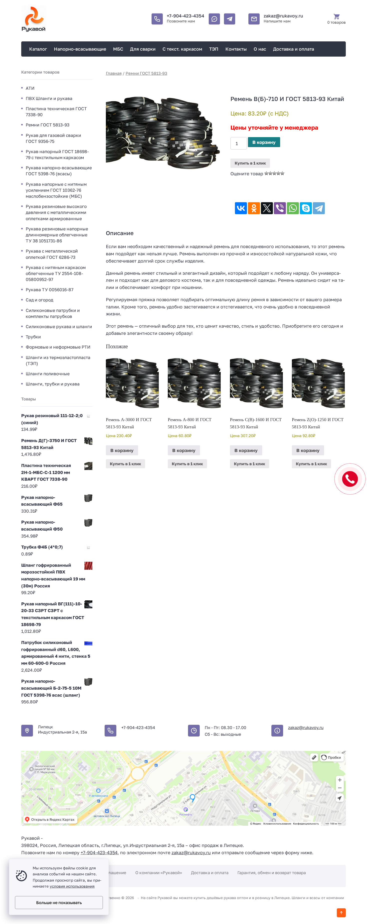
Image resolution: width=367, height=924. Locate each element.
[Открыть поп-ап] (350, 479)
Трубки (33, 336)
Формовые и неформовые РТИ (58, 347)
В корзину (264, 142)
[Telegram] (319, 208)
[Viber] (280, 208)
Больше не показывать (59, 902)
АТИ (30, 88)
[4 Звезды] (278, 173)
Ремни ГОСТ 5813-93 (146, 73)
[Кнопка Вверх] (341, 912)
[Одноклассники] (254, 208)
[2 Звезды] (270, 173)
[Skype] (306, 208)
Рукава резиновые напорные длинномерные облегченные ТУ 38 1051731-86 (57, 234)
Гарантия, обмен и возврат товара (271, 872)
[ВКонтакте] (241, 208)
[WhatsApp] (293, 208)
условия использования (72, 886)
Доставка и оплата (209, 872)
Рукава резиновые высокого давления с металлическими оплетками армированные (56, 212)
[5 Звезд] (282, 173)
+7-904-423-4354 (185, 15)
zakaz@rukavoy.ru (283, 15)
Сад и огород (39, 299)
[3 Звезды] (274, 173)
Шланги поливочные (48, 373)
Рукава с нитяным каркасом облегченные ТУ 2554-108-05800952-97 (56, 273)
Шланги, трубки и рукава (53, 383)
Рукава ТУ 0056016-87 (49, 289)
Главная (114, 73)
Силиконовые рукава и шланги (59, 326)
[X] (267, 208)
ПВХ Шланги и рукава (49, 98)
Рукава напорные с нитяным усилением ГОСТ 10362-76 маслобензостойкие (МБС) (56, 190)
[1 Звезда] (266, 173)
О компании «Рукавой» (158, 872)
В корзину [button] (122, 450)
